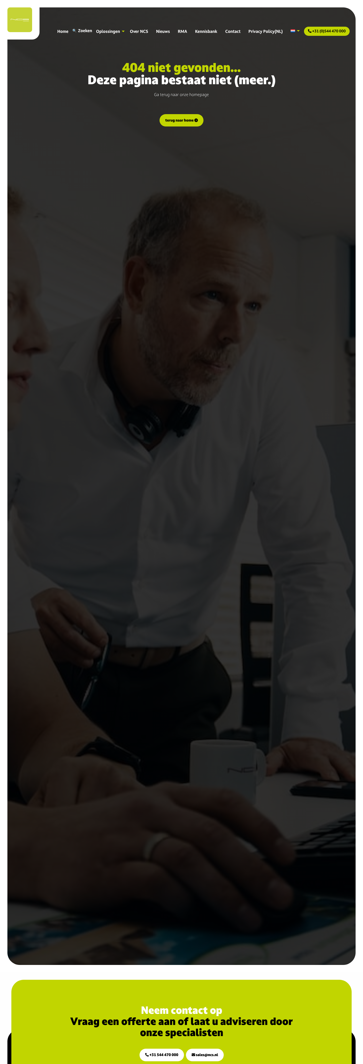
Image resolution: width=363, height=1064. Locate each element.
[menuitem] (294, 31)
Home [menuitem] (62, 31)
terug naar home (179, 120)
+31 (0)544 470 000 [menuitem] (328, 31)
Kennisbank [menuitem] (206, 31)
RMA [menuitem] (182, 31)
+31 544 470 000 (163, 1054)
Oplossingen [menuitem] (108, 31)
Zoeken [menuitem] (85, 31)
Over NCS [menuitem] (139, 31)
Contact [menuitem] (233, 31)
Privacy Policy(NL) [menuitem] (265, 31)
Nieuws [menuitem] (163, 31)
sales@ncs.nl (206, 1054)
